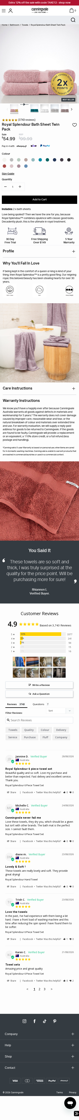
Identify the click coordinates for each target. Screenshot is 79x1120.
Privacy (72, 1092)
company (61, 737)
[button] (65, 792)
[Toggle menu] (4, 11)
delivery (61, 730)
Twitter (39, 792)
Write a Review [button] (41, 685)
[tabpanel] (14, 108)
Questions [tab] (38, 704)
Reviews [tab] (12, 704)
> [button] (52, 989)
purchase (30, 737)
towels (12, 730)
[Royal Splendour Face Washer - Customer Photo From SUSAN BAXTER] (19, 662)
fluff (45, 737)
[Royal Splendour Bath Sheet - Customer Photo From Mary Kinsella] (59, 673)
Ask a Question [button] (41, 693)
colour (45, 730)
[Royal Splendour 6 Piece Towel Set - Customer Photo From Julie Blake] (46, 662)
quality (29, 730)
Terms (59, 1092)
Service (12, 737)
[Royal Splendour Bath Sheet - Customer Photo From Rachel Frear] (32, 662)
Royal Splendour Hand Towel (21, 879)
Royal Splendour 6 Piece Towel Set (24, 785)
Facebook (28, 792)
